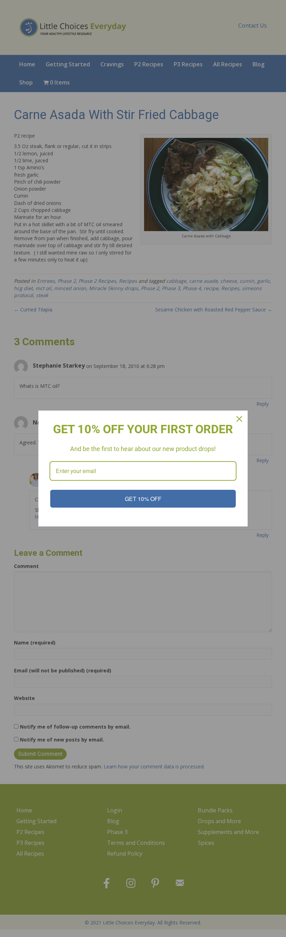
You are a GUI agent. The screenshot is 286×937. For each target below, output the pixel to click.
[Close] (239, 419)
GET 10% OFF (143, 499)
